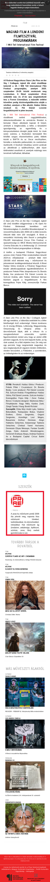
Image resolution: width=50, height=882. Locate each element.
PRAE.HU (14, 26)
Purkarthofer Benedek (13, 802)
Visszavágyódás (12, 792)
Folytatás (18, 16)
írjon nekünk (27, 857)
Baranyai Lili (10, 760)
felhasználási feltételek (25, 859)
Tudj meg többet (30, 16)
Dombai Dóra (9, 579)
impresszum (8, 859)
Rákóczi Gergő (10, 621)
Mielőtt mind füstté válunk (17, 653)
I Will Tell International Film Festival (26, 115)
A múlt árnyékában (13, 750)
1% (9, 857)
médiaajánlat (39, 857)
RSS (5, 857)
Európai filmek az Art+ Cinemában (19, 556)
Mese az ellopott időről (16, 611)
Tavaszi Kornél (10, 676)
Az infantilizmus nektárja (16, 834)
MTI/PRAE (8, 554)
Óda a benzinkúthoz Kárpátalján (19, 708)
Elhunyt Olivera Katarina (16, 569)
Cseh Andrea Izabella (12, 718)
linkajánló (16, 857)
